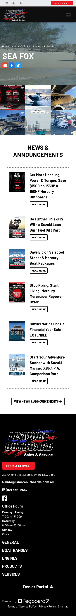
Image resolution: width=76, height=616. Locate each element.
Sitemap (63, 606)
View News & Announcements (36, 401)
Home (5, 46)
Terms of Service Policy (22, 606)
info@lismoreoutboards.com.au (30, 482)
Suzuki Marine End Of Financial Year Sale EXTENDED (47, 329)
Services (11, 574)
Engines (10, 558)
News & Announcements (38, 151)
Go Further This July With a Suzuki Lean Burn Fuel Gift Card (46, 224)
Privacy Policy (47, 606)
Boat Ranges (15, 550)
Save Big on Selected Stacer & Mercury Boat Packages (47, 257)
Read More (39, 204)
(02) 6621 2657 (16, 490)
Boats (17, 46)
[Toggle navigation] (68, 15)
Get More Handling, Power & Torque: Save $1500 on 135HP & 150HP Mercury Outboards (48, 186)
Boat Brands (34, 46)
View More (16, 182)
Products (12, 566)
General (10, 542)
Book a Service (18, 466)
